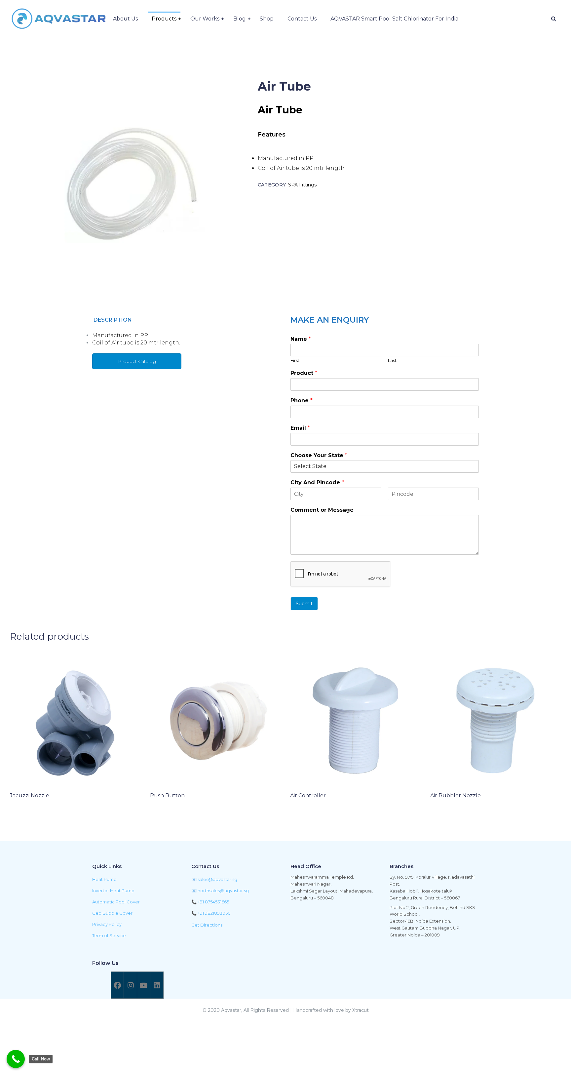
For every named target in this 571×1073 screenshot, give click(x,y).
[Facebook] (117, 985)
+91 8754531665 (213, 901)
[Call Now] (16, 1059)
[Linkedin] (156, 985)
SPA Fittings (302, 185)
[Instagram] (130, 985)
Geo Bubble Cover (112, 913)
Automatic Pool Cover (116, 901)
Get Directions (206, 925)
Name (300, 339)
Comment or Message (322, 510)
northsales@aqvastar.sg (223, 890)
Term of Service (109, 935)
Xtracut (360, 1010)
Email (300, 428)
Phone (301, 400)
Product (303, 373)
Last (392, 360)
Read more (33, 813)
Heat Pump (104, 879)
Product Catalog (137, 361)
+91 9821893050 (214, 913)
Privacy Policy (107, 924)
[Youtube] (143, 985)
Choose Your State (318, 455)
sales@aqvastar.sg (217, 879)
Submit (304, 604)
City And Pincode (317, 482)
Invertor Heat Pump (113, 890)
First (294, 360)
